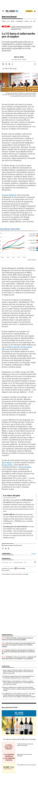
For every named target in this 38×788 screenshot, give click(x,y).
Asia (31, 21)
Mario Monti (7, 462)
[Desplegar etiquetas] (35, 562)
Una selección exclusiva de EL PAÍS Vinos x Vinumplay (19, 739)
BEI (25, 562)
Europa (4, 21)
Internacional (9, 17)
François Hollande (9, 195)
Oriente (27, 21)
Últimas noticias (7, 634)
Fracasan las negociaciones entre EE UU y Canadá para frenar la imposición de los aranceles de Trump (21, 28)
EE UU (8, 21)
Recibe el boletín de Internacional (13, 545)
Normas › (34, 553)
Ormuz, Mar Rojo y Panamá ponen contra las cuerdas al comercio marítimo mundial (17, 638)
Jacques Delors (7, 465)
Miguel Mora (19, 57)
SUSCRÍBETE (29, 11)
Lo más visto (6, 666)
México (13, 21)
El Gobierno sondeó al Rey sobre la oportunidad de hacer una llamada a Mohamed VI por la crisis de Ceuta (18, 677)
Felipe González (25, 467)
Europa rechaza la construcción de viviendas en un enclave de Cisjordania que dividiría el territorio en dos (18, 651)
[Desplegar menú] (3, 11)
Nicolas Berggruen (18, 562)
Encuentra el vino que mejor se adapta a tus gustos (25, 744)
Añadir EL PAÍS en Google (11, 68)
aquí (27, 574)
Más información (5, 570)
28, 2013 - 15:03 (20, 59)
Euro (10, 562)
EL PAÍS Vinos (19, 713)
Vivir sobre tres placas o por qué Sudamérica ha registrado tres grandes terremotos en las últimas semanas (18, 644)
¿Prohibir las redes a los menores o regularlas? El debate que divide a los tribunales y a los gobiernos (19, 657)
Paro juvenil (5, 562)
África (35, 21)
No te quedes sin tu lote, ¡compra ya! (26, 764)
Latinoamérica (19, 21)
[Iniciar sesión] (34, 11)
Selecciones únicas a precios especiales (24, 755)
